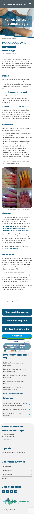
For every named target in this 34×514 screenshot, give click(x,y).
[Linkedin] (11, 491)
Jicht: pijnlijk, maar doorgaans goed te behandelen (15, 376)
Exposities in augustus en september (14, 409)
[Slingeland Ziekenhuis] (12, 4)
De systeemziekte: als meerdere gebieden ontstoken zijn (13, 388)
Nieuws (8, 398)
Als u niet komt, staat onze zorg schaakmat (13, 415)
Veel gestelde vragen (17, 312)
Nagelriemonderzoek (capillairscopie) (15, 230)
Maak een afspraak (17, 320)
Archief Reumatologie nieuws (13, 393)
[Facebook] (3, 491)
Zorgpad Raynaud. (13, 248)
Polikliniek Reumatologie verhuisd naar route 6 (13, 364)
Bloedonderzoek (8, 226)
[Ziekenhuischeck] (17, 504)
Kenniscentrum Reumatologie (17, 21)
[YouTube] (15, 491)
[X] (7, 491)
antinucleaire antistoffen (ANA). (14, 228)
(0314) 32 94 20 (8, 439)
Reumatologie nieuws (16, 356)
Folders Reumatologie (17, 329)
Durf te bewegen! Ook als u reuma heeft (14, 382)
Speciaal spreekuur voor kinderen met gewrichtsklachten (15, 370)
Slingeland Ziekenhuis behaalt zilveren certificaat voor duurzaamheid (15, 405)
